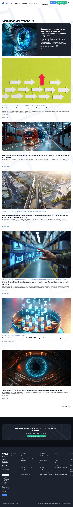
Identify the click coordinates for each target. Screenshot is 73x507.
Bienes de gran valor (43, 458)
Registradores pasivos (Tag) (27, 458)
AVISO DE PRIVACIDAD (56, 503)
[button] (69, 2)
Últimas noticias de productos (61, 467)
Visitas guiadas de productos (60, 465)
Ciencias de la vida (43, 460)
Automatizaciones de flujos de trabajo (29, 472)
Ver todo (41, 465)
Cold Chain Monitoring (44, 472)
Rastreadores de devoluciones (61, 474)
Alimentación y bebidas (44, 455)
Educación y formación (59, 462)
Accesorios (23, 460)
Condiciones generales (66, 503)
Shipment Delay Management (45, 474)
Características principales (26, 467)
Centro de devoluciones (59, 469)
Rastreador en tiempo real (26, 455)
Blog (55, 458)
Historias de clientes (59, 455)
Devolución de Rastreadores (45, 3)
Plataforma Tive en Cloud (26, 465)
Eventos (56, 460)
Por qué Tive (12, 4)
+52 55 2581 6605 (61, 4)
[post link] (36, 80)
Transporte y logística (43, 462)
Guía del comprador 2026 (60, 472)
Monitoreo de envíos (25, 474)
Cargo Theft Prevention (44, 469)
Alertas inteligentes (25, 469)
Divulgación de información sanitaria (44, 503)
